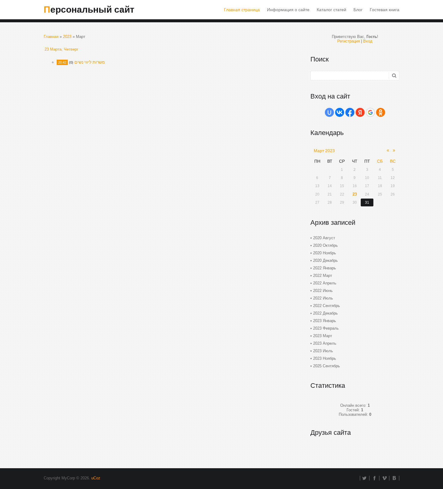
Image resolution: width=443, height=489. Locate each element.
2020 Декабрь (325, 260)
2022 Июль (323, 298)
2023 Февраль (326, 328)
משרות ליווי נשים (89, 62)
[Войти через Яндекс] (360, 112)
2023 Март (322, 336)
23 (355, 194)
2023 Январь (324, 320)
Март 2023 (324, 150)
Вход (367, 41)
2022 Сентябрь (326, 305)
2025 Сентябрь (326, 366)
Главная (51, 36)
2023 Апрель (324, 343)
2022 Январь (324, 268)
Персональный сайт (89, 9)
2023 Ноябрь (324, 358)
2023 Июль (323, 351)
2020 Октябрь (325, 245)
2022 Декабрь (325, 313)
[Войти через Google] (370, 112)
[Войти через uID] (329, 112)
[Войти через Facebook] (349, 112)
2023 (67, 36)
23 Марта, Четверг (61, 49)
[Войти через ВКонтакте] (339, 112)
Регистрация (348, 41)
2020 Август (324, 238)
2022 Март (322, 275)
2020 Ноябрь (324, 253)
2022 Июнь (323, 290)
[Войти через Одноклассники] (380, 112)
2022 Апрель (324, 283)
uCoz (95, 478)
